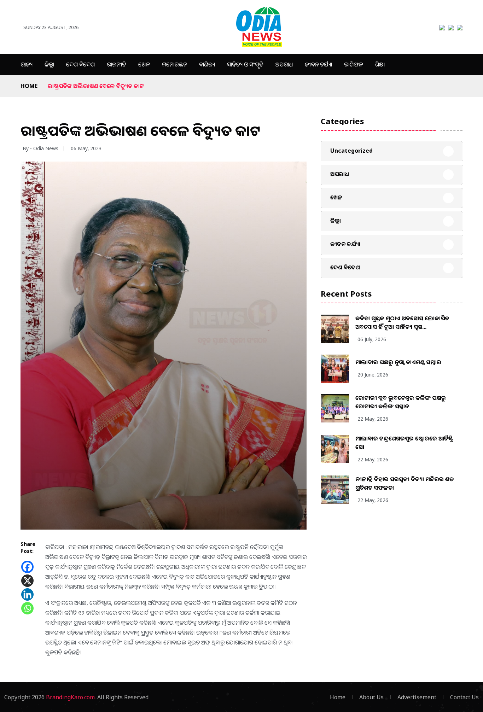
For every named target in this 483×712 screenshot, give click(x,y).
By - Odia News (40, 148)
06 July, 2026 (371, 339)
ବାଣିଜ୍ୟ (207, 64)
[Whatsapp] (27, 608)
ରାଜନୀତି (116, 64)
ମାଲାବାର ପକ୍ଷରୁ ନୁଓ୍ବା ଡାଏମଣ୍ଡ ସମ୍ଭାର (398, 362)
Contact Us (464, 697)
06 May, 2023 (86, 148)
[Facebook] (27, 567)
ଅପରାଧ (284, 64)
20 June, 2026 (372, 374)
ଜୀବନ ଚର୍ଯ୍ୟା (318, 64)
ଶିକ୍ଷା (380, 64)
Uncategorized (351, 150)
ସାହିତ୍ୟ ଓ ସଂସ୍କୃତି (245, 64)
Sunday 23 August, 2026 (50, 27)
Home (29, 86)
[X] (27, 580)
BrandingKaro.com (70, 697)
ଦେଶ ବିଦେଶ (80, 64)
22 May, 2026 (372, 418)
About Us (371, 697)
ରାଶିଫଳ (353, 64)
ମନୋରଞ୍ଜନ (174, 64)
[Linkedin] (27, 594)
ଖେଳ (144, 64)
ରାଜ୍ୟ (27, 64)
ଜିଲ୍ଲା (49, 64)
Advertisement (416, 697)
